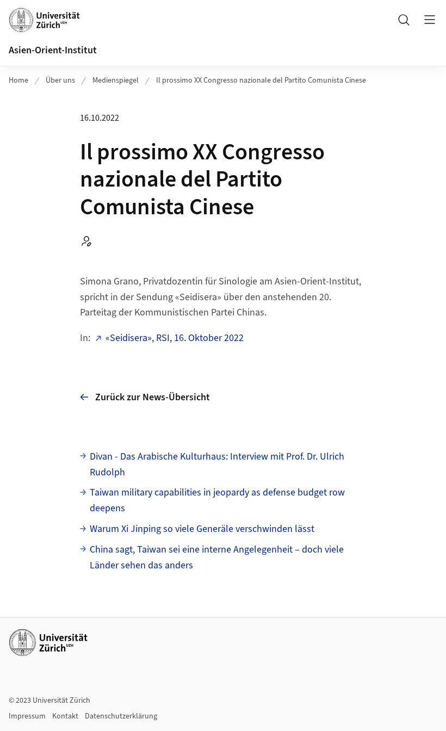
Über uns (60, 80)
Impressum (27, 716)
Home (18, 80)
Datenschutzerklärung (121, 716)
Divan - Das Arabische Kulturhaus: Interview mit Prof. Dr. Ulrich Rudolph (217, 464)
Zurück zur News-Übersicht (152, 397)
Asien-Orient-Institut (53, 50)
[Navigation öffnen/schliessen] (430, 20)
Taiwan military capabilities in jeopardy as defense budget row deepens (217, 500)
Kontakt (65, 716)
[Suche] (404, 20)
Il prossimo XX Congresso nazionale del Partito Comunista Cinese (261, 80)
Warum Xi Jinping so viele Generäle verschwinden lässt (202, 529)
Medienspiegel (115, 80)
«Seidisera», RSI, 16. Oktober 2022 (175, 338)
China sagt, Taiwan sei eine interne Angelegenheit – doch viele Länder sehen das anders (217, 557)
